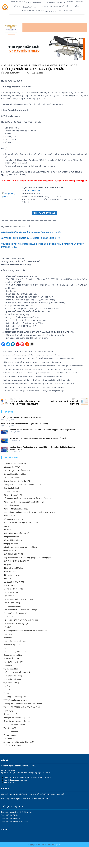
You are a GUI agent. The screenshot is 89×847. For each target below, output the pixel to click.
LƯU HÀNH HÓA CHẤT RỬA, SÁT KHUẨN (20, 620)
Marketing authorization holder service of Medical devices (27, 630)
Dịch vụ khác (49, 11)
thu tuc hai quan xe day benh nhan (70, 366)
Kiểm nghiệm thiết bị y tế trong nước (18, 599)
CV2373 (6, 526)
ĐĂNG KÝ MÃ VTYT (11, 550)
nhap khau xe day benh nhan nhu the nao (17, 366)
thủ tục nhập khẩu (10, 669)
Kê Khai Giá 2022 (10, 585)
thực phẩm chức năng (12, 679)
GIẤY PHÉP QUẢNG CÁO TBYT (16, 561)
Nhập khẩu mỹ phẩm (11, 644)
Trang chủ (14, 1)
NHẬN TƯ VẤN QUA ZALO (44, 213)
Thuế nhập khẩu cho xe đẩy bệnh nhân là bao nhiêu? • (52, 380)
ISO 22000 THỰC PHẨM (13, 582)
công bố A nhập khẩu (12, 491)
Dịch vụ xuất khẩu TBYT (55, 2)
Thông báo (7, 665)
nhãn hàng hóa (9, 634)
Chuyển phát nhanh (28, 10)
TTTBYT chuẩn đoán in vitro (15, 700)
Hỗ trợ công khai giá (11, 575)
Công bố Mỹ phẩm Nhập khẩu (15, 509)
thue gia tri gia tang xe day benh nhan (49, 376)
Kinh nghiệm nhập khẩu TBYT (62, 6)
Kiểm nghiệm (8, 596)
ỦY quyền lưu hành (11, 714)
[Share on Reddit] (27, 344)
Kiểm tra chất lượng (11, 603)
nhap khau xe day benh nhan (52, 362)
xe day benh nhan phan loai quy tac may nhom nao (21, 391)
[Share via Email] (32, 344)
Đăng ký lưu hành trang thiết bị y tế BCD (20, 547)
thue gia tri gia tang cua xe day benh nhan (18, 376)
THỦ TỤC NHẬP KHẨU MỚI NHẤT (17, 672)
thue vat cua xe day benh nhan (41, 383)
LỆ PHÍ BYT (8, 617)
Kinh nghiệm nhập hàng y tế (14, 613)
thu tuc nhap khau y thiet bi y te (14, 373)
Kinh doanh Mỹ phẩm (12, 606)
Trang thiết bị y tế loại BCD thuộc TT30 (15, 821)
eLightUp (57, 844)
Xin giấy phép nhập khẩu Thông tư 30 (18, 742)
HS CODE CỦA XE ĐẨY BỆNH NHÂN (40, 358)
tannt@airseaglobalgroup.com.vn (16, 780)
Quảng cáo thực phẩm (12, 655)
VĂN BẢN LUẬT (9, 728)
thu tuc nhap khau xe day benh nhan (58, 369)
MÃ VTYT (7, 627)
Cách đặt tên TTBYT (11, 467)
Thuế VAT (76, 6)
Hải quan (7, 564)
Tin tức (6, 693)
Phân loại (7, 648)
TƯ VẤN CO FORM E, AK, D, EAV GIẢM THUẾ (21, 707)
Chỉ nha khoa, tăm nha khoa (14, 474)
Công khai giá (9, 516)
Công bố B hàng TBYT (10, 65)
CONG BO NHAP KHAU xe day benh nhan (17, 351)
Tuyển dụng (68, 10)
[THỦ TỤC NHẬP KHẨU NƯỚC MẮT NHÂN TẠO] (84, 401)
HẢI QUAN (17, 6)
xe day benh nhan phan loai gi (29, 387)
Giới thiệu (22, 1)
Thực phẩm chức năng (12, 676)
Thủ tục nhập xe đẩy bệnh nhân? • (66, 373)
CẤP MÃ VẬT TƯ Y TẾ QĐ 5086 (16, 470)
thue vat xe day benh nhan (64, 383)
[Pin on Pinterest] (18, 344)
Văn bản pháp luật (10, 731)
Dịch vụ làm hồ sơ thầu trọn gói (16, 533)
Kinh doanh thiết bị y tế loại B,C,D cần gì (20, 610)
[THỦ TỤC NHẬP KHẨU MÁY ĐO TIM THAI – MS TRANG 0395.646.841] (4, 401)
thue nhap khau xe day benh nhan (15, 383)
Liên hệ (61, 10)
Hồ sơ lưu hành (9, 571)
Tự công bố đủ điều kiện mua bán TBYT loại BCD (23, 704)
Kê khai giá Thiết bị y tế (13, 589)
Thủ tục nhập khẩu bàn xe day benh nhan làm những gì (22, 369)
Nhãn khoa (7, 637)
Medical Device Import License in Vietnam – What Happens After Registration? (43, 430)
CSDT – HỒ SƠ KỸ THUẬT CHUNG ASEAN (20, 523)
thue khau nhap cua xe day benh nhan (16, 380)
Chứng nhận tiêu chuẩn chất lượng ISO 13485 (22, 484)
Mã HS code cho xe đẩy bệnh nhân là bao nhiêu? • (21, 362)
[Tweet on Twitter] (8, 344)
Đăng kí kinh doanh (11, 537)
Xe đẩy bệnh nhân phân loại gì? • (54, 391)
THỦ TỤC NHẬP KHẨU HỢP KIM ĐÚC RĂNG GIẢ (21, 417)
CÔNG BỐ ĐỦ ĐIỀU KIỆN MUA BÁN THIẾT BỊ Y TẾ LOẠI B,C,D (28, 498)
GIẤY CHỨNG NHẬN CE (13, 554)
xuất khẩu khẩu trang (12, 745)
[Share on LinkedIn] (13, 344)
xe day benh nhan (9, 387)
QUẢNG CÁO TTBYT (11, 658)
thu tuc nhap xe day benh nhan (39, 373)
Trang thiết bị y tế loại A (9, 815)
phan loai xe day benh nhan (45, 366)
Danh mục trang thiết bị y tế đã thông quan (16, 812)
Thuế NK (6, 686)
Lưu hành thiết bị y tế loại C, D (16, 624)
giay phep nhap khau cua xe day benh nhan (18, 355)
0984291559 (9, 783)
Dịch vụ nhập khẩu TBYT (34, 2)
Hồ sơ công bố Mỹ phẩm (13, 568)
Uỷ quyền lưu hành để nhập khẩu (16, 717)
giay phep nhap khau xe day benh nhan (51, 355)
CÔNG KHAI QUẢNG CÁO (13, 519)
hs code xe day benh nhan (65, 358)
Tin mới (43, 6)
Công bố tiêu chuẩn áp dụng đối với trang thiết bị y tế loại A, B (49, 65)
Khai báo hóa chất (10, 592)
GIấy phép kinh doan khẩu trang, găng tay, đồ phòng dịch (27, 557)
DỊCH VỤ (7, 530)
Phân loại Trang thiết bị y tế (14, 651)
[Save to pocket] (22, 344)
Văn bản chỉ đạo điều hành (14, 724)
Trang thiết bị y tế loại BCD (10, 818)
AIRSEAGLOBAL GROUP (13, 73)
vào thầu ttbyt (9, 738)
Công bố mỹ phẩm (11, 505)
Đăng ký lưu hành (10, 544)
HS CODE (49, 6)
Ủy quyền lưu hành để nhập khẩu (16, 721)
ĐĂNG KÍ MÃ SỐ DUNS (12, 540)
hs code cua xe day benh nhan (14, 358)
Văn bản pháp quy (10, 735)
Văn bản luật (40, 10)
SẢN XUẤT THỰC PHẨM (13, 662)
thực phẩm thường (11, 683)
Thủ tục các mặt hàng (28, 7)
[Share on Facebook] (3, 344)
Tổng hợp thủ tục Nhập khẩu (15, 697)
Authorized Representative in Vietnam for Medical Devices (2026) (38, 438)
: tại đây (31, 232)
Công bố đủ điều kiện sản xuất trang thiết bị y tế (23, 502)
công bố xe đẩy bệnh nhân (44, 351)
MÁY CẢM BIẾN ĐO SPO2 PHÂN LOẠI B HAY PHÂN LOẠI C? (26, 424)
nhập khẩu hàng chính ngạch (15, 641)
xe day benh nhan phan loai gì (53, 387)
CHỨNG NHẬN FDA (11, 477)
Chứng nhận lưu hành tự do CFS (16, 481)
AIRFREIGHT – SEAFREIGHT (75, 1)
